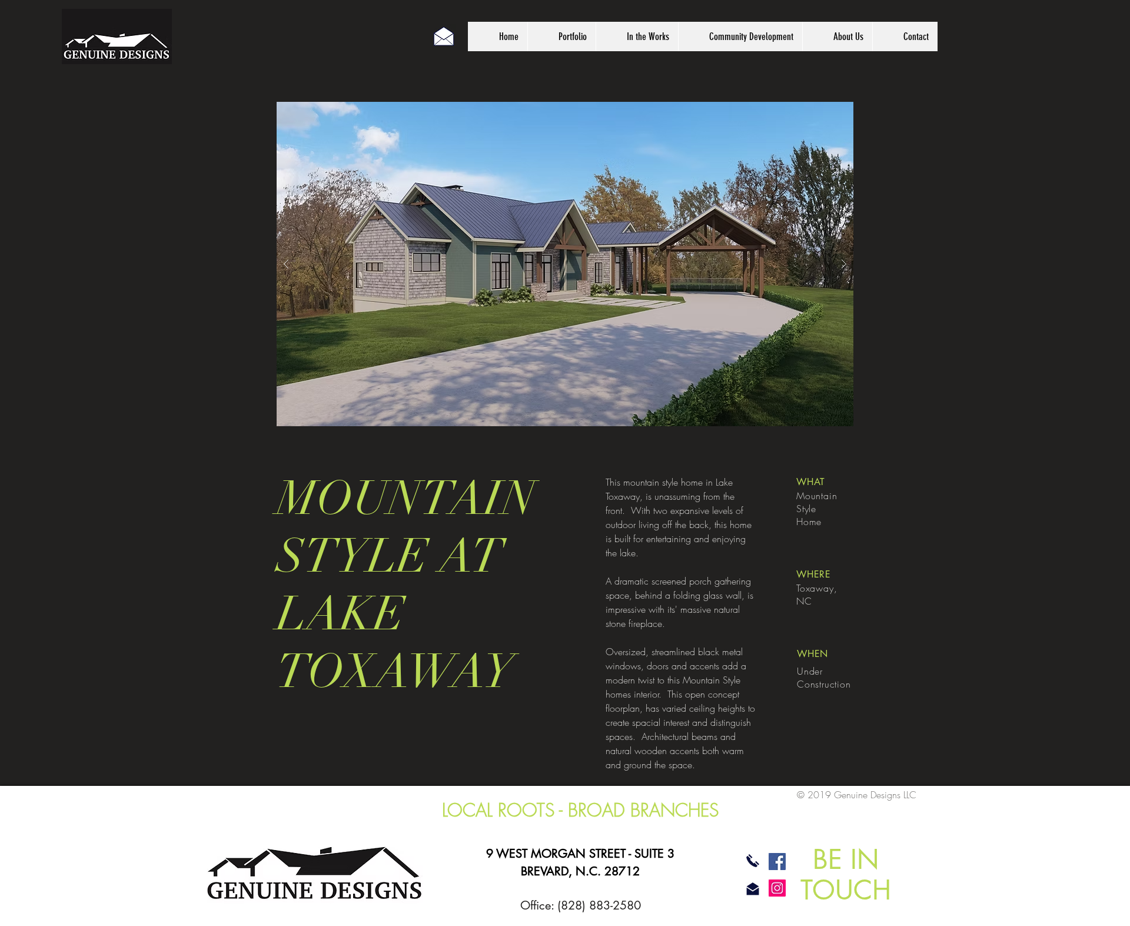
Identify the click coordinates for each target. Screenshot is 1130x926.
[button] (565, 264)
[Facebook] (777, 861)
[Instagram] (777, 888)
